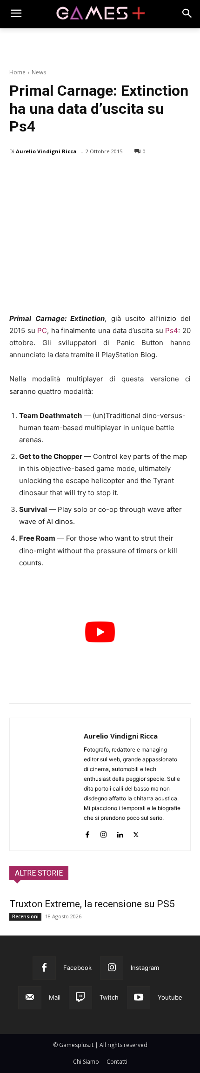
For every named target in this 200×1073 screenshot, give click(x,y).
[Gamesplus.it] (100, 14)
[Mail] (29, 997)
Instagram (145, 967)
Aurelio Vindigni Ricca (46, 151)
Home (17, 72)
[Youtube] (138, 997)
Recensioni (25, 916)
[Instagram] (103, 832)
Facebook (77, 967)
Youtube (170, 997)
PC (42, 330)
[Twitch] (80, 997)
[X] (40, 175)
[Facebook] (18, 175)
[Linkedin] (119, 832)
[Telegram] (104, 175)
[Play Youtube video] (100, 632)
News (39, 72)
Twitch (109, 997)
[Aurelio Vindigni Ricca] (47, 784)
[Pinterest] (61, 175)
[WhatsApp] (82, 175)
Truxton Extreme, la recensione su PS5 (92, 903)
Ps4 (171, 330)
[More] (126, 175)
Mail (54, 997)
